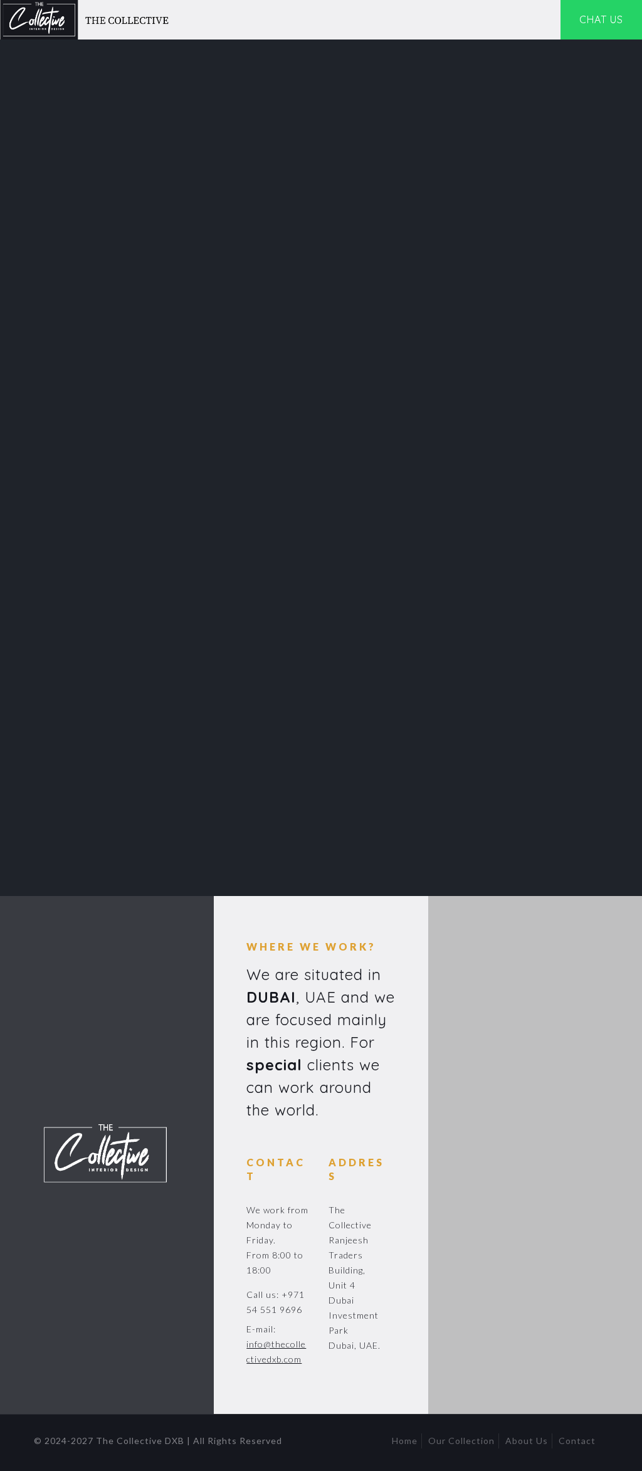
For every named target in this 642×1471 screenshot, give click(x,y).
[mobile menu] (539, 20)
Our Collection (461, 1440)
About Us (526, 1440)
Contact (577, 1440)
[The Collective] (87, 20)
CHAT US (601, 19)
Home (405, 1440)
